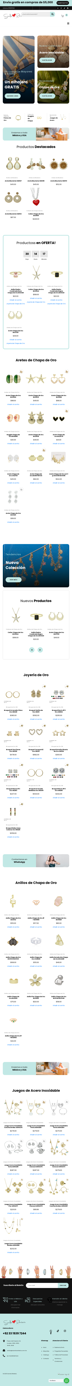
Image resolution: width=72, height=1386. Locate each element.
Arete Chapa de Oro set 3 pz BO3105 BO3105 (58, 475)
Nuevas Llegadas (6, 115)
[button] (31, 650)
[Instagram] (61, 8)
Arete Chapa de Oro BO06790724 (36, 475)
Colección (31, 114)
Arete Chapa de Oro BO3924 (13, 396)
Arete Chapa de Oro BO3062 (58, 396)
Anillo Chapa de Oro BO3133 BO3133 (13, 958)
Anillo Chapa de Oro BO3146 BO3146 (58, 997)
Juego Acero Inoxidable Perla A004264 (59, 1126)
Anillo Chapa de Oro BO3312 (13, 919)
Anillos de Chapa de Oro (14, 286)
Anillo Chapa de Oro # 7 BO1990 (36, 919)
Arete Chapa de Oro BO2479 (59, 435)
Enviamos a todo (19, 1067)
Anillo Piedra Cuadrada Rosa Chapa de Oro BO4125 (16, 291)
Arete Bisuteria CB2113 (58, 181)
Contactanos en (19, 859)
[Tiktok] (64, 8)
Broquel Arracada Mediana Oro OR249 (36, 789)
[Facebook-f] (51, 1333)
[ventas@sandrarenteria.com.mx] (4, 1350)
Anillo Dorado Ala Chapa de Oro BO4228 (59, 958)
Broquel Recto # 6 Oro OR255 (59, 789)
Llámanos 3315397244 (9, 8)
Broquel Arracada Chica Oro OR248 (13, 711)
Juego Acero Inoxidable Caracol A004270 (36, 1205)
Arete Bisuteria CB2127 (13, 181)
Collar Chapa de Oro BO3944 (36, 290)
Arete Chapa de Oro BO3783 (15, 331)
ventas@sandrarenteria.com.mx (17, 1350)
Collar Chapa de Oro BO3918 (36, 215)
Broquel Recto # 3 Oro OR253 (13, 789)
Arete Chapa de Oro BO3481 (13, 514)
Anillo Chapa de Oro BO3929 (58, 919)
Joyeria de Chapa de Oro (15, 304)
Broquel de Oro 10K (12, 707)
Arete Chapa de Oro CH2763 (13, 475)
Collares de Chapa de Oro (34, 211)
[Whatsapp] (58, 8)
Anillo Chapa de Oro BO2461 (13, 997)
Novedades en (53, 115)
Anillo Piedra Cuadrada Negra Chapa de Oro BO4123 (56, 291)
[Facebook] (67, 8)
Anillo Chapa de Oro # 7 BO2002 (13, 1037)
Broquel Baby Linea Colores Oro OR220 (13, 829)
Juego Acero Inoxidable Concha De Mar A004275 (13, 1126)
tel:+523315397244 (12, 1356)
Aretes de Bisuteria (12, 178)
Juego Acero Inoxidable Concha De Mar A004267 (59, 1205)
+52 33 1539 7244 (14, 1333)
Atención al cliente (59, 1299)
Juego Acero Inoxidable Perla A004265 (36, 1126)
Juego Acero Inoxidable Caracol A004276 (36, 1166)
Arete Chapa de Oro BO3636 (35, 435)
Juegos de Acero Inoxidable (11, 1122)
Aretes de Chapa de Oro (14, 327)
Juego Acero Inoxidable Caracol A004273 (59, 1166)
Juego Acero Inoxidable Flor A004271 (13, 1205)
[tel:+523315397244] (4, 1356)
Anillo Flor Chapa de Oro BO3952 (36, 997)
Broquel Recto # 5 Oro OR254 (59, 711)
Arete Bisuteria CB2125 (36, 181)
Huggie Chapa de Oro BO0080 (13, 435)
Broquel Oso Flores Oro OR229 (13, 750)
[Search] (52, 14)
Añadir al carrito (16, 300)
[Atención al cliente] (49, 1299)
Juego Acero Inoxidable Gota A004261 (13, 1166)
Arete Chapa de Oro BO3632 (35, 396)
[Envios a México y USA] (5, 1299)
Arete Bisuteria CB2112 (13, 214)
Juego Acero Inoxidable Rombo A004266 (13, 1244)
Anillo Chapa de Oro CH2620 (36, 958)
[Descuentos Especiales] (27, 1299)
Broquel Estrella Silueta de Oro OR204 (59, 750)
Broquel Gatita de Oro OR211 (36, 711)
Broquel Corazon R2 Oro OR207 (36, 750)
